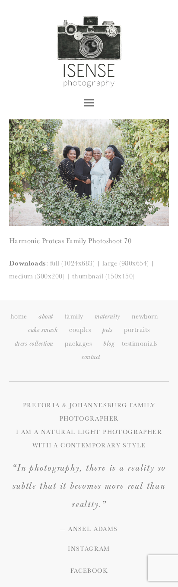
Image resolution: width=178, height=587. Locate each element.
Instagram (89, 549)
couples (80, 329)
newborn (145, 316)
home (18, 316)
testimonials (140, 343)
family (74, 316)
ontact (91, 357)
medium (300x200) (37, 276)
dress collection (34, 344)
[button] (89, 102)
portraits (136, 329)
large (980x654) (125, 263)
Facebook (89, 571)
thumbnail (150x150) (103, 276)
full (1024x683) (72, 263)
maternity (107, 316)
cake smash (42, 330)
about (45, 316)
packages (78, 343)
